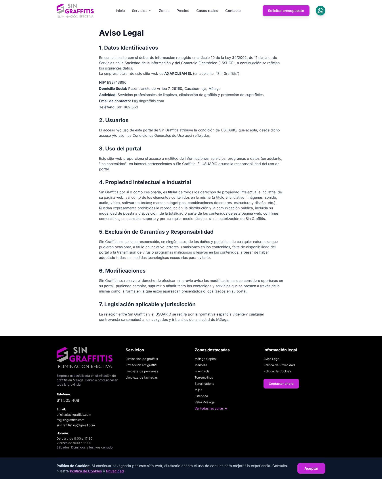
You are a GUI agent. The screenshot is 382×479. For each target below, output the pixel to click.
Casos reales (207, 10)
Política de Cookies (277, 371)
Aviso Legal (272, 359)
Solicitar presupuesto (286, 10)
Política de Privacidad (279, 365)
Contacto (233, 10)
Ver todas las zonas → (211, 408)
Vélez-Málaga (205, 402)
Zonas (164, 10)
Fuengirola (202, 371)
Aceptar (311, 468)
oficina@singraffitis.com (74, 414)
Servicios (139, 10)
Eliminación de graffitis (142, 359)
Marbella (201, 365)
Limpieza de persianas (142, 371)
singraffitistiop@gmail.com (76, 425)
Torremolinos (204, 377)
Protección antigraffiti (141, 365)
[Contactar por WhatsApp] (320, 10)
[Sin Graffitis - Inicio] (75, 11)
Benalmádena (204, 383)
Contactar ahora (281, 383)
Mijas (198, 390)
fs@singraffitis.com (70, 420)
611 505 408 (68, 400)
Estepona (201, 396)
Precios (183, 10)
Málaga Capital (205, 359)
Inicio (120, 10)
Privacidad (115, 471)
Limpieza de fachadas (142, 377)
